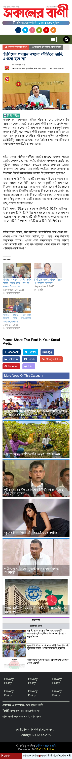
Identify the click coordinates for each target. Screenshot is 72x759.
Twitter (31, 352)
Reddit (31, 359)
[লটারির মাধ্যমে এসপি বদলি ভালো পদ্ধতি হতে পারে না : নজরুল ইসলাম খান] (17, 270)
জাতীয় (37, 47)
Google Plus (53, 359)
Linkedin (12, 359)
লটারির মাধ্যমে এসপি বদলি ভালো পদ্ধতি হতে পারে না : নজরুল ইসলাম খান (17, 283)
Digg (49, 352)
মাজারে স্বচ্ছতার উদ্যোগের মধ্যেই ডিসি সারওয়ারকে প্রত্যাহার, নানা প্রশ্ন (17, 318)
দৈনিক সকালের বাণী (17, 47)
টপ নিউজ (46, 47)
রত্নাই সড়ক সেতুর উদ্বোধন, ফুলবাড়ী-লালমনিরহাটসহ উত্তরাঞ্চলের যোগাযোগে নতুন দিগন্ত (35, 413)
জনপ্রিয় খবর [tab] (36, 626)
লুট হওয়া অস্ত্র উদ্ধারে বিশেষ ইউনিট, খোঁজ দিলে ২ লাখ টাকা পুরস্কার (34, 492)
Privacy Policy (9, 681)
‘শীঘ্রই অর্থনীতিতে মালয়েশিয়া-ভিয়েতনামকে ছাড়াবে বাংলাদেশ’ (35, 610)
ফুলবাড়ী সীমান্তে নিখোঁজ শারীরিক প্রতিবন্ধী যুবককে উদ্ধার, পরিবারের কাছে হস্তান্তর (48, 647)
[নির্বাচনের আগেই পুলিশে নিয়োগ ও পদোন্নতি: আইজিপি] (48, 270)
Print (30, 366)
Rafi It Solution (45, 749)
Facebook (12, 352)
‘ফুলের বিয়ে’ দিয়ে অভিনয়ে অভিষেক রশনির (30, 533)
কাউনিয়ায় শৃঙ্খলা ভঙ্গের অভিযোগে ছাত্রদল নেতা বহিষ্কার (47, 661)
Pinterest (12, 366)
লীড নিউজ (56, 47)
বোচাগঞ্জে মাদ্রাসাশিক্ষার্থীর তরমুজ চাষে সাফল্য (32, 454)
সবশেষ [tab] (36, 620)
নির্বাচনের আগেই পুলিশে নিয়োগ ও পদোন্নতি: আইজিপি (48, 281)
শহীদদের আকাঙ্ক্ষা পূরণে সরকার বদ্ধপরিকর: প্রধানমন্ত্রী (31, 571)
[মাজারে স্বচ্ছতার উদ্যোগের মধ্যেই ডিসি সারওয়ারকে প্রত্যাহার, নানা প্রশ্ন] (17, 305)
